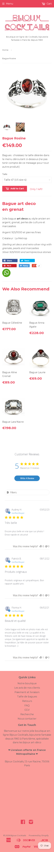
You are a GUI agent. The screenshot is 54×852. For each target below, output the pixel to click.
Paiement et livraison (27, 692)
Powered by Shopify (39, 835)
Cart (49, 3)
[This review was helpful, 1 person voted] (41, 657)
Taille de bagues (27, 696)
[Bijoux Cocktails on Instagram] (31, 822)
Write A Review (27, 478)
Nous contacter (27, 718)
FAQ (27, 705)
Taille (4, 174)
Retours (27, 701)
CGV (27, 709)
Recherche (27, 714)
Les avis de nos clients (27, 687)
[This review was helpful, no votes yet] (41, 546)
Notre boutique (27, 683)
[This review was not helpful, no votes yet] (46, 546)
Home (5, 50)
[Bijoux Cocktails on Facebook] (23, 822)
